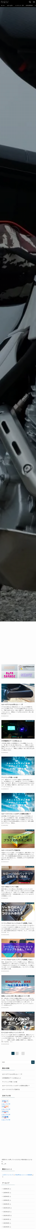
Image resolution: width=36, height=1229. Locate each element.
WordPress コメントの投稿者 (23, 1174)
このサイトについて (7, 1174)
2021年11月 (7, 1211)
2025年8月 (7, 1196)
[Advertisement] (18, 640)
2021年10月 (7, 1215)
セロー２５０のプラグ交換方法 (11, 1089)
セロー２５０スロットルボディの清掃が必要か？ (16, 1085)
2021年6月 (7, 1227)
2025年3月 (7, 1200)
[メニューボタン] (34, 2)
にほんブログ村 (5, 1104)
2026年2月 (7, 1189)
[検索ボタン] (30, 2)
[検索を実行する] (33, 1062)
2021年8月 (7, 1223)
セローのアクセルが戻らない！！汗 (12, 1074)
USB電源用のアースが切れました (11, 1078)
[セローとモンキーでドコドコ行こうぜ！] (7, 2)
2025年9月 (7, 1192)
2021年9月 (7, 1219)
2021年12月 (7, 1208)
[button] (15, 619)
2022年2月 (7, 1204)
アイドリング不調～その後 (9, 1081)
